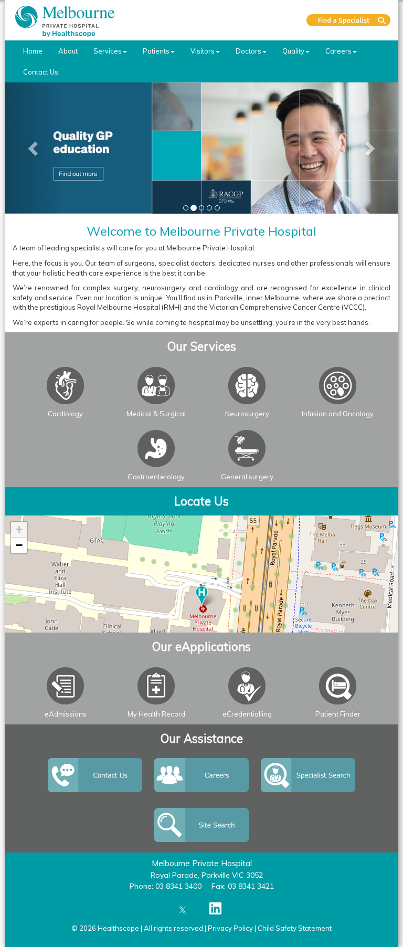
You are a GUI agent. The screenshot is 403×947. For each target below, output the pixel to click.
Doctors (248, 51)
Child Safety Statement (295, 928)
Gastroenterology (156, 476)
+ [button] (19, 529)
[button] (34, 148)
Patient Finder (337, 714)
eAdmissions (66, 714)
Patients (156, 51)
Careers (338, 51)
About (68, 51)
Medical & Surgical (156, 413)
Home (33, 51)
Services (107, 51)
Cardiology (65, 413)
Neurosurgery (247, 413)
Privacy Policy (230, 928)
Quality (293, 51)
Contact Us (40, 72)
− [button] (19, 545)
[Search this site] (348, 20)
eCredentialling (247, 714)
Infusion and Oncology (338, 413)
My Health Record (156, 714)
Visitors (202, 51)
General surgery (247, 476)
